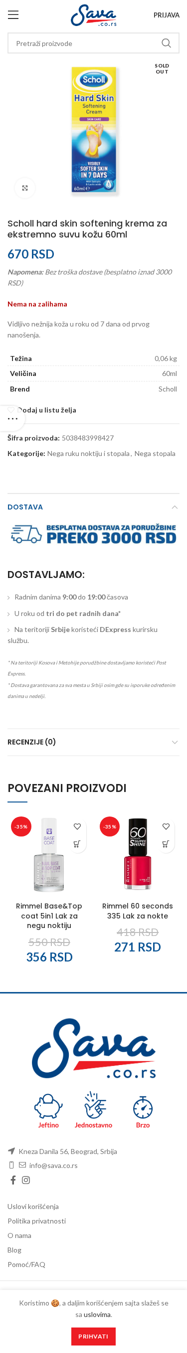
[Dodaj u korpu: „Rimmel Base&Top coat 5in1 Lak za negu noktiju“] (77, 844)
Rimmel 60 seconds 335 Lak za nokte (137, 911)
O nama (19, 1235)
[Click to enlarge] (25, 188)
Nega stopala (155, 454)
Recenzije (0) (31, 742)
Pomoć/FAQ (26, 1264)
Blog (14, 1250)
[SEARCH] (166, 43)
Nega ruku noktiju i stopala (88, 454)
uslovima (97, 1314)
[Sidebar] (12, 418)
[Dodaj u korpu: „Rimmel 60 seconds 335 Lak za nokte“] (166, 844)
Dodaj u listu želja (46, 410)
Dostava (25, 507)
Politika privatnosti (36, 1220)
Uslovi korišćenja (33, 1206)
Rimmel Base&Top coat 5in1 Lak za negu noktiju (49, 915)
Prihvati (93, 1336)
